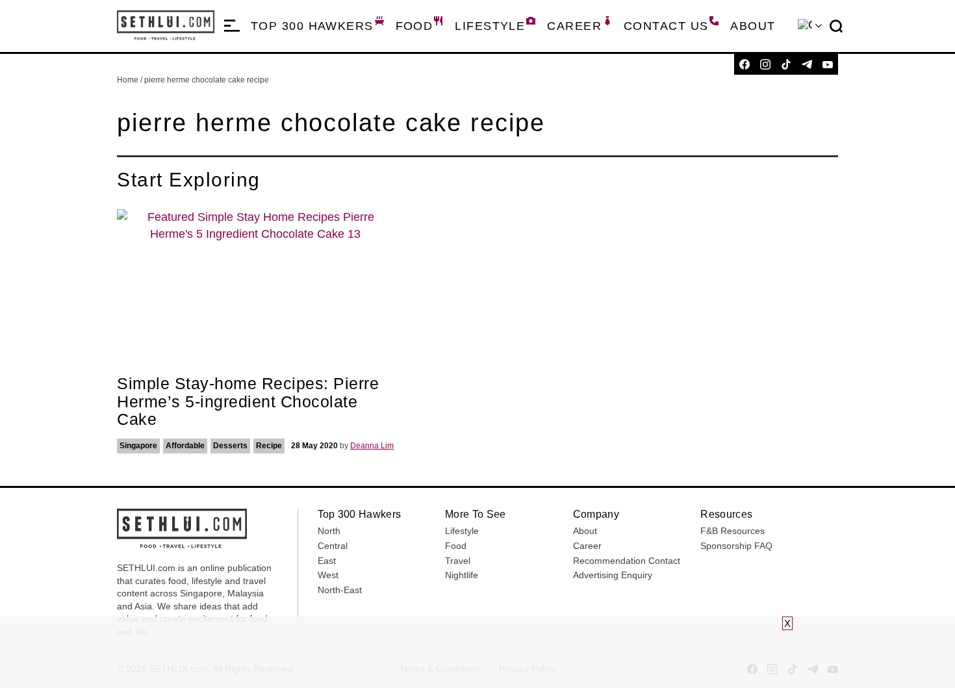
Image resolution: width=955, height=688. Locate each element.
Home (127, 79)
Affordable (185, 445)
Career (574, 25)
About (752, 25)
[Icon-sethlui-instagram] (765, 64)
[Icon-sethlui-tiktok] (786, 64)
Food (414, 25)
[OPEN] (232, 26)
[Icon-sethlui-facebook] (744, 64)
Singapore (138, 445)
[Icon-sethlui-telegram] (806, 64)
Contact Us (666, 25)
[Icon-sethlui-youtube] (827, 64)
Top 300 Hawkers (312, 25)
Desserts (230, 445)
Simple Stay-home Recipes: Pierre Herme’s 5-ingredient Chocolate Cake (248, 401)
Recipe (269, 445)
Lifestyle (490, 25)
